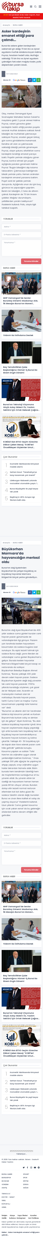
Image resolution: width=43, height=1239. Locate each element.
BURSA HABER (18, 25)
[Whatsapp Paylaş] (38, 80)
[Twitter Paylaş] (34, 80)
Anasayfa (6, 25)
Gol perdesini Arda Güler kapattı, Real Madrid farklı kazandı (21, 16)
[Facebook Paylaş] (30, 80)
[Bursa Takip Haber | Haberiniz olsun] (13, 6)
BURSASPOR (17, 1151)
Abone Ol (6, 80)
